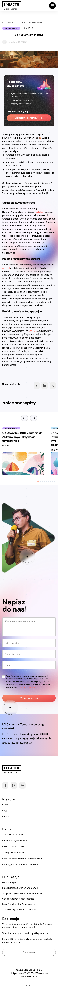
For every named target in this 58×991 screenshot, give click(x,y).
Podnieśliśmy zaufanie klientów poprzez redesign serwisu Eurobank (27, 941)
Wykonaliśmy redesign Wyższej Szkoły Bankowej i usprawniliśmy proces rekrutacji (28, 926)
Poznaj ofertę (29, 952)
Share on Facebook (36, 385)
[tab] (38, 481)
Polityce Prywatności (27, 687)
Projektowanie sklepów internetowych (22, 858)
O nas (5, 804)
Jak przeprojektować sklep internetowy (22, 893)
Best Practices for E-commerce (18, 904)
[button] (52, 5)
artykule (32, 330)
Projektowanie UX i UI (13, 846)
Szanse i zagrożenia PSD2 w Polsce (20, 909)
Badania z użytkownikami (15, 840)
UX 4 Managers (10, 882)
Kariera (5, 816)
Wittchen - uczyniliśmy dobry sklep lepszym (25, 933)
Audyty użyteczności (13, 834)
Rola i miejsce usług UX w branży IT (20, 887)
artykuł (39, 211)
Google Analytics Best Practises (19, 898)
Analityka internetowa (13, 852)
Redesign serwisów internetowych (20, 864)
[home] (11, 6)
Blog (4, 810)
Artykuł (6, 268)
